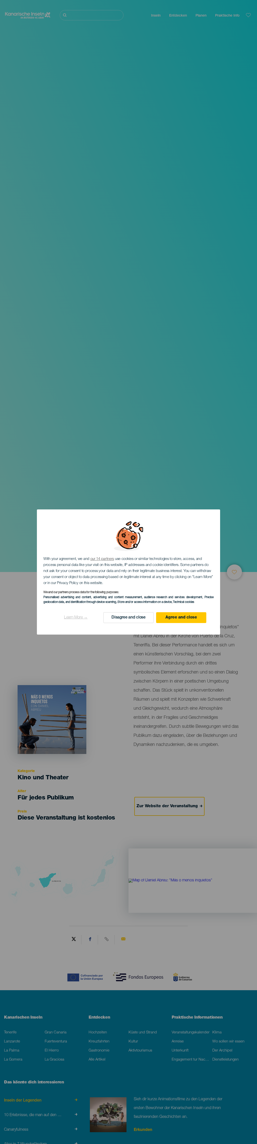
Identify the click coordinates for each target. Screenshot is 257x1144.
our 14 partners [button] (102, 559)
